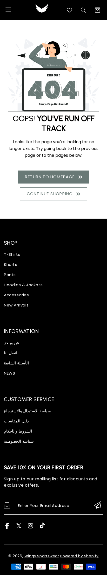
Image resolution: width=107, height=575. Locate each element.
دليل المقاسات (16, 421)
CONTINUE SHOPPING (51, 194)
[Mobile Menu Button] (8, 10)
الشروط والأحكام (18, 431)
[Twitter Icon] (19, 527)
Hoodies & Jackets (23, 285)
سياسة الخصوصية (19, 441)
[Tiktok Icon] (42, 527)
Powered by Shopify (79, 556)
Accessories (16, 295)
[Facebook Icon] (7, 527)
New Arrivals (16, 305)
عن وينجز (11, 342)
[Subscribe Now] (97, 505)
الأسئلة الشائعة (16, 363)
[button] (97, 10)
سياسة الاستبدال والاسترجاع (27, 411)
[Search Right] (83, 10)
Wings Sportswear (41, 556)
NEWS (9, 373)
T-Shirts (12, 254)
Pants (10, 274)
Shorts (10, 264)
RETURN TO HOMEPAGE (51, 177)
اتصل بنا (10, 353)
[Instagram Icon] (30, 527)
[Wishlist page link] (69, 10)
